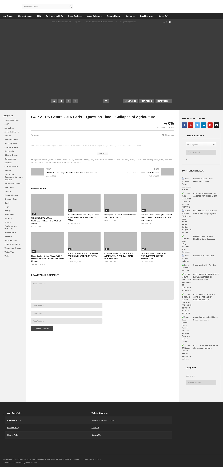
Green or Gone (11, 199)
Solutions (65, 163)
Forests (8, 191)
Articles (8, 136)
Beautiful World (113, 16)
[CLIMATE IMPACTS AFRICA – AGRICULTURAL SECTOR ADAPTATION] (157, 241)
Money (7, 211)
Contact (8, 163)
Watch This (9, 252)
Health (7, 203)
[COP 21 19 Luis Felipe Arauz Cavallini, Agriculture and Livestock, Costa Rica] (65, 175)
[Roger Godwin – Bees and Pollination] (139, 175)
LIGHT (164, 22)
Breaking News (146, 16)
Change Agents (11, 147)
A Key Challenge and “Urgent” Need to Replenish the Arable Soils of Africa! (83, 217)
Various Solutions (12, 244)
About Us (95, 428)
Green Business (75, 16)
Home (53, 22)
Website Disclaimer (99, 413)
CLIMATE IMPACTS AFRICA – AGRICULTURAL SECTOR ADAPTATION (153, 256)
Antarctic (45, 160)
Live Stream (8, 16)
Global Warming (11, 195)
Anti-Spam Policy (14, 413)
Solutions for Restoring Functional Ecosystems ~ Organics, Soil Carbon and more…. (157, 217)
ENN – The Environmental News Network (14, 177)
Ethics (118, 160)
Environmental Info (54, 16)
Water (7, 256)
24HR (7, 124)
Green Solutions (94, 16)
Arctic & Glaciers (12, 132)
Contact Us (96, 435)
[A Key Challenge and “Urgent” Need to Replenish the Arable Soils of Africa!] (84, 203)
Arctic (51, 160)
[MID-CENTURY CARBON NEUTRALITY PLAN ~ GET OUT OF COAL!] (47, 205)
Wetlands (77, 163)
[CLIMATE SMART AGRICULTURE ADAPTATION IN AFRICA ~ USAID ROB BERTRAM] (120, 241)
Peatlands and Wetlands (11, 227)
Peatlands (47, 163)
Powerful (8, 236)
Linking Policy (12, 435)
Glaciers (138, 160)
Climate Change (25, 16)
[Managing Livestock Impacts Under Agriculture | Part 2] (120, 203)
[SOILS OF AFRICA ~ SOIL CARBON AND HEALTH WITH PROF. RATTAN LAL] (84, 241)
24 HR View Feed (12, 120)
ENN (39, 16)
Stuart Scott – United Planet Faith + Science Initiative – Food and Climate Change (47, 258)
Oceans (8, 222)
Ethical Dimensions (13, 184)
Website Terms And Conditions (103, 420)
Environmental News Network (104, 160)
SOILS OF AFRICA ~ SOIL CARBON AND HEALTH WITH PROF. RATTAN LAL (83, 256)
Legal (7, 207)
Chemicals (9, 151)
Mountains (9, 214)
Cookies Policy (13, 428)
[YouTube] (190, 125)
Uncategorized (11, 240)
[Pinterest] (210, 125)
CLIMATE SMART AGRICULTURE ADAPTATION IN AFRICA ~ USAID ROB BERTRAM (118, 256)
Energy (8, 170)
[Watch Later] (75, 101)
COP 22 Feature (11, 167)
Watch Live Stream (13, 248)
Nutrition (8, 218)
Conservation (10, 159)
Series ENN (163, 16)
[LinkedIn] (203, 125)
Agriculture (78, 22)
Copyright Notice (14, 420)
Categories (130, 16)
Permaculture (10, 233)
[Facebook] (184, 125)
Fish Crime (9, 187)
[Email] (216, 125)
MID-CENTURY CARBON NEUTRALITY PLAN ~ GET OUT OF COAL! (46, 220)
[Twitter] (197, 125)
